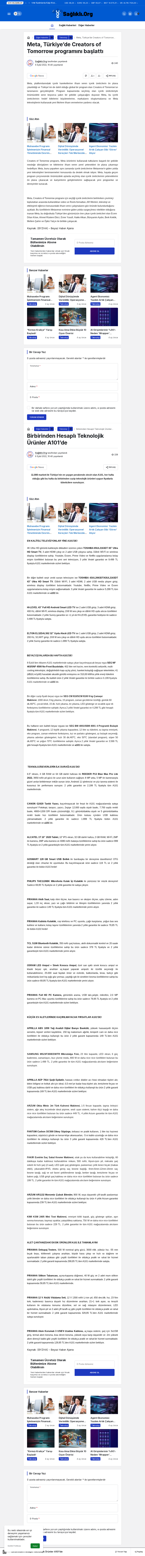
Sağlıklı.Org (41, 61)
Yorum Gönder (36, 417)
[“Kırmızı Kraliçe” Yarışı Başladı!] (41, 323)
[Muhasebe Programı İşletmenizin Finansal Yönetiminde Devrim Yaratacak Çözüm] (41, 139)
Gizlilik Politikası (14, 1546)
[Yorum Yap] (86, 76)
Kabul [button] (35, 1546)
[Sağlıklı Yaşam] (72, 13)
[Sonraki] (29, 3)
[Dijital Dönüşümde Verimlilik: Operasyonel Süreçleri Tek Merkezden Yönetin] (72, 139)
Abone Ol (94, 251)
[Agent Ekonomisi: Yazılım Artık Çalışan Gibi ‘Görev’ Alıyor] (103, 139)
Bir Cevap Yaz (37, 352)
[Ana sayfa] (52, 25)
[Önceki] (25, 3)
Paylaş (140, 1551)
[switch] (17, 13)
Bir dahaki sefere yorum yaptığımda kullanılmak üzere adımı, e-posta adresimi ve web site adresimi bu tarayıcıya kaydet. (73, 409)
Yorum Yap (122, 1551)
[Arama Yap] (124, 13)
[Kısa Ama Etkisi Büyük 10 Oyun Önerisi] (72, 323)
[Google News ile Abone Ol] (37, 75)
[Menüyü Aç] (9, 13)
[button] (130, 13)
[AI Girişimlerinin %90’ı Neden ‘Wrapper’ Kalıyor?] (104, 323)
